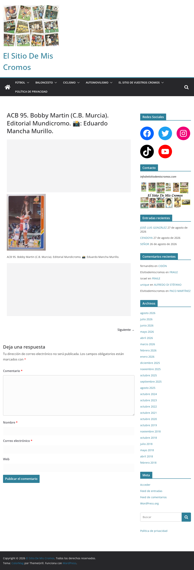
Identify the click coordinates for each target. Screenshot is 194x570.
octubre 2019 (148, 425)
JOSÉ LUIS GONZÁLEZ (153, 227)
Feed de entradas (151, 491)
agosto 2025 (147, 388)
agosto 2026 (147, 313)
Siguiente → (126, 330)
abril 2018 (146, 456)
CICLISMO (69, 82)
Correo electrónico (17, 441)
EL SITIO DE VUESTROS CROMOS (139, 82)
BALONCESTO (44, 82)
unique (144, 284)
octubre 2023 (148, 400)
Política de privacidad (31, 91)
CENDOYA (146, 238)
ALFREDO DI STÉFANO (167, 284)
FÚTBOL (20, 82)
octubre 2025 (148, 375)
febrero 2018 (148, 462)
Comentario (13, 371)
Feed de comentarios (153, 497)
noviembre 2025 (150, 369)
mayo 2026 (147, 331)
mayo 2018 (147, 450)
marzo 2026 (147, 344)
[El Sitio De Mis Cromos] (7, 87)
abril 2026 (146, 338)
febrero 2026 (148, 350)
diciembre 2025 (150, 363)
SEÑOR (144, 244)
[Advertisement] (69, 165)
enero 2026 (147, 356)
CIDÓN (162, 266)
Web (6, 459)
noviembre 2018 (150, 431)
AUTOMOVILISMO (97, 82)
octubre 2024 (148, 394)
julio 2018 (146, 444)
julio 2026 (146, 319)
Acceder (145, 484)
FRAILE (174, 272)
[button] (27, 82)
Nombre (10, 422)
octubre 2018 (148, 437)
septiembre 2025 (151, 381)
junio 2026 (146, 325)
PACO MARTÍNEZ (180, 291)
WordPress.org (149, 503)
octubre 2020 (148, 419)
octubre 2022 (148, 406)
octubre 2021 (148, 413)
